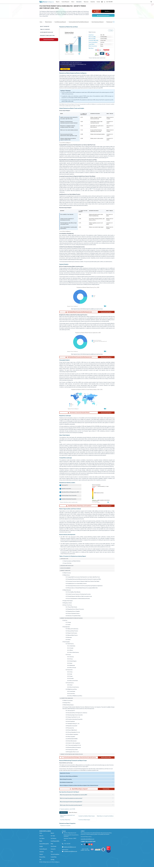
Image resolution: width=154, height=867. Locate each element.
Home (40, 833)
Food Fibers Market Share (65, 819)
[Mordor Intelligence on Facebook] (84, 844)
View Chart (65, 69)
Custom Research (65, 1)
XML (40, 859)
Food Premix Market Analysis (84, 819)
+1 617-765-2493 (109, 1)
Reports (57, 1)
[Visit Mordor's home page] (46, 2)
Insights (41, 846)
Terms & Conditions (55, 854)
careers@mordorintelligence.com (87, 839)
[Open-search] (151, 2)
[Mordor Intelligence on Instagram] (92, 844)
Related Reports (64, 812)
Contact (98, 1)
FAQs (52, 843)
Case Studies (53, 846)
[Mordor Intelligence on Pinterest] (89, 844)
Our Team (53, 835)
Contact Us (53, 849)
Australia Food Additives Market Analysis (87, 816)
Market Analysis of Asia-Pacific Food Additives (67, 816)
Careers (41, 854)
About (72, 1)
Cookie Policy (53, 857)
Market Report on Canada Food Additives (105, 816)
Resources (86, 1)
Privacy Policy (42, 857)
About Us (41, 835)
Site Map (52, 859)
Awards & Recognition (44, 843)
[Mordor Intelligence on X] (87, 844)
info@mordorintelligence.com (70, 846)
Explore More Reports (73, 812)
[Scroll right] (114, 22)
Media (40, 841)
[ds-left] (48, 39)
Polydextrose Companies (65, 825)
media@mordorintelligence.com (70, 851)
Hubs (52, 851)
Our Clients (41, 838)
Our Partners (53, 838)
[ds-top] (103, 15)
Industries (93, 1)
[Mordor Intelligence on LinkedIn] (82, 844)
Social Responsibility (55, 841)
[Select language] (102, 1)
